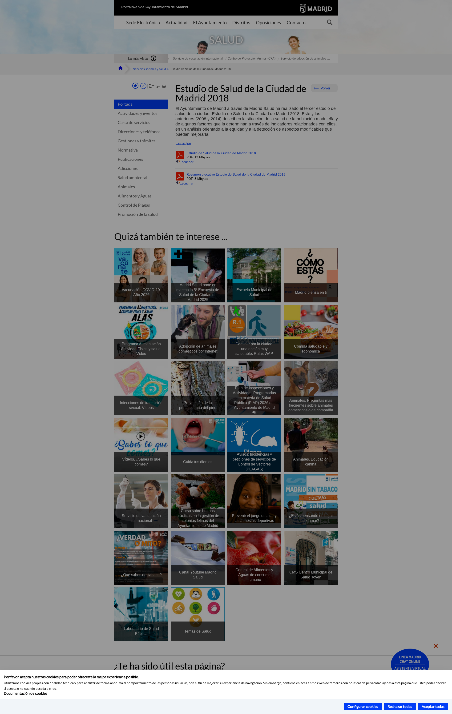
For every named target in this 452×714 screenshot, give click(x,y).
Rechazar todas (399, 706)
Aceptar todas (433, 706)
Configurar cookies (362, 706)
